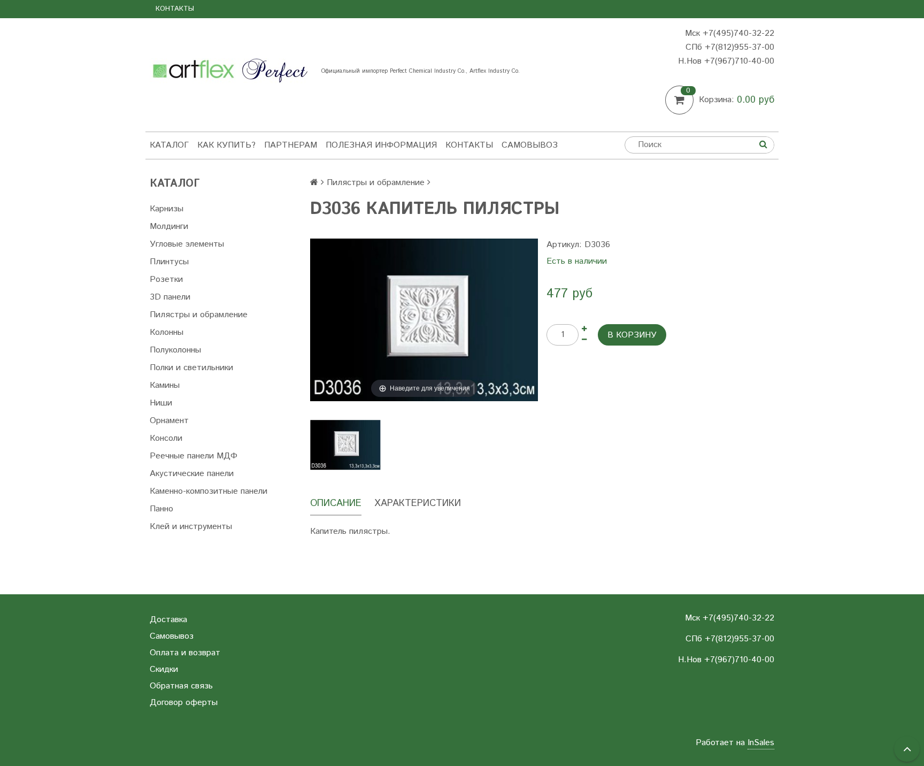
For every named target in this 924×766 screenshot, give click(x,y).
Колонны (166, 332)
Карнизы (166, 209)
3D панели (170, 297)
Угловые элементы (187, 244)
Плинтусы (169, 262)
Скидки (164, 669)
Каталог (169, 145)
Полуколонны (175, 350)
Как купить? (226, 145)
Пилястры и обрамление (199, 315)
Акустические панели (192, 474)
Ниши (161, 403)
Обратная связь (181, 686)
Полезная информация (381, 145)
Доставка (168, 620)
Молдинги (169, 226)
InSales (761, 743)
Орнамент (169, 421)
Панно (161, 509)
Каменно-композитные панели (208, 491)
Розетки (166, 279)
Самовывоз (530, 145)
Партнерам (290, 145)
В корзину (632, 335)
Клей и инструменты (191, 526)
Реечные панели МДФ (193, 456)
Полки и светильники (191, 368)
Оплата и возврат (185, 653)
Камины (165, 385)
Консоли (166, 438)
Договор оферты (184, 702)
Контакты (175, 9)
